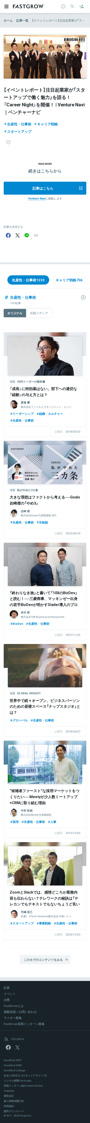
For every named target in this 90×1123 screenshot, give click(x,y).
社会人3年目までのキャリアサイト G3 (25, 1075)
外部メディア (39, 313)
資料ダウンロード (14, 1111)
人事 (53, 821)
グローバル (20, 720)
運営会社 (9, 1096)
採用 (16, 821)
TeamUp (9, 1091)
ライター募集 (13, 1017)
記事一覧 (22, 20)
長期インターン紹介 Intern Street (23, 1086)
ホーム (8, 20)
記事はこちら (43, 188)
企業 (7, 999)
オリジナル (14, 313)
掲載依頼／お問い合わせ (20, 1011)
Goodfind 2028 (12, 1065)
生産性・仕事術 (19, 124)
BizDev (18, 623)
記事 (7, 987)
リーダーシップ (23, 413)
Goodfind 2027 (12, 1060)
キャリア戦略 (47, 124)
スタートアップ (19, 131)
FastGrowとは (14, 1005)
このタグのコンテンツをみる (43, 959)
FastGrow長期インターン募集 (24, 1023)
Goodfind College (14, 1070)
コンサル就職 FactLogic (18, 1080)
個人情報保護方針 (14, 1101)
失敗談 (43, 522)
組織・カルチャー (51, 413)
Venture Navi (36, 198)
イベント (10, 993)
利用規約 (9, 1106)
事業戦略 (45, 923)
